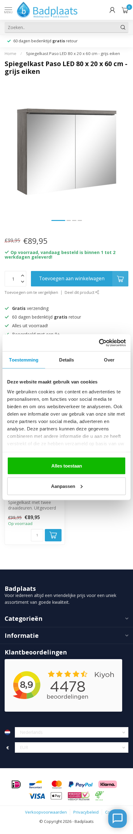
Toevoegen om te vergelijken (31, 292)
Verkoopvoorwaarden (46, 812)
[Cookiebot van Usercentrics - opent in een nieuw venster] (99, 343)
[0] (125, 10)
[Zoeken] (123, 27)
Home (10, 53)
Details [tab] (66, 359)
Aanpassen (63, 486)
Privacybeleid (86, 812)
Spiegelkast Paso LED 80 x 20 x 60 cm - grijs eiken (73, 53)
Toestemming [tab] (23, 359)
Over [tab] (109, 359)
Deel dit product (80, 292)
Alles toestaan (66, 465)
